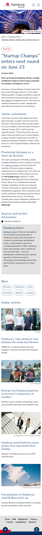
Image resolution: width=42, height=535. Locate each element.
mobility (8, 101)
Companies (19, 287)
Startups (6, 49)
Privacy (34, 519)
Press (7, 519)
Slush (5, 138)
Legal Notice (21, 522)
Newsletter (23, 519)
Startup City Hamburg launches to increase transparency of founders (19, 394)
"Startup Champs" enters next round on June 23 (20, 40)
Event (30, 287)
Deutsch (32, 522)
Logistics (30, 293)
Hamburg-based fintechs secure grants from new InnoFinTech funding (20, 446)
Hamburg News (14, 37)
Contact (9, 522)
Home (3, 37)
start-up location (12, 165)
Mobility (19, 293)
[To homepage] (13, 5)
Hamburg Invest (10, 232)
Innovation (7, 293)
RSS (14, 519)
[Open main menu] (38, 5)
